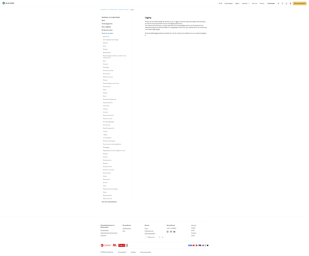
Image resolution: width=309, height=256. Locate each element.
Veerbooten (106, 179)
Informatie (106, 106)
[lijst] (282, 3)
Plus (124, 231)
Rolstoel (105, 154)
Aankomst (106, 36)
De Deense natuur (107, 30)
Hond (104, 96)
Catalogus (106, 67)
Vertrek (105, 182)
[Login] (286, 3)
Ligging (105, 134)
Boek (103, 20)
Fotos (104, 90)
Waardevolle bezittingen (110, 189)
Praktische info (149, 231)
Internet (105, 112)
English (193, 228)
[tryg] (122, 246)
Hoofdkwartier (127, 228)
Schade (105, 157)
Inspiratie (103, 235)
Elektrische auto (108, 77)
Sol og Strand (104, 9)
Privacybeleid (122, 252)
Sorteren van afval (108, 170)
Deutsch (193, 225)
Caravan (105, 64)
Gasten (105, 93)
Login (146, 228)
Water (105, 192)
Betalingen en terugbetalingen (111, 17)
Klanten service (107, 119)
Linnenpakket (107, 138)
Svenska (193, 233)
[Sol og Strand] (8, 3)
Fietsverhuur (107, 86)
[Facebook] (171, 232)
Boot (104, 61)
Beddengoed (107, 52)
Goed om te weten (124, 9)
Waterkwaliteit (107, 195)
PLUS (220, 3)
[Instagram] (167, 232)
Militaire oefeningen (109, 141)
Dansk (193, 235)
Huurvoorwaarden (145, 252)
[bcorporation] (127, 246)
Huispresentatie (108, 102)
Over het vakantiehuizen (109, 202)
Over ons (254, 3)
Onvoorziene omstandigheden (112, 144)
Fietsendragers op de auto (111, 83)
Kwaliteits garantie (108, 128)
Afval (104, 46)
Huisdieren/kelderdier (109, 99)
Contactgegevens (107, 24)
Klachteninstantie (108, 115)
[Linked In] (174, 232)
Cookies (133, 252)
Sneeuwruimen (107, 166)
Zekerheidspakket (150, 233)
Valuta (105, 176)
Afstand (105, 43)
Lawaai (105, 131)
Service (262, 3)
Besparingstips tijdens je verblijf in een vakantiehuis (114, 57)
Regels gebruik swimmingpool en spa (114, 150)
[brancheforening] (106, 246)
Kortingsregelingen (108, 122)
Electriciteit (106, 74)
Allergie (105, 49)
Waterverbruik (107, 199)
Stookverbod (107, 173)
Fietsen (105, 80)
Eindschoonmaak (108, 70)
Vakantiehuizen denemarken (109, 233)
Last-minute (271, 3)
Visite (104, 186)
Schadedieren (107, 160)
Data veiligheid (106, 27)
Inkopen (105, 109)
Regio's (237, 3)
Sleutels (105, 163)
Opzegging (106, 147)
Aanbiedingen (229, 3)
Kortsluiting (106, 125)
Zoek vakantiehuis (299, 3)
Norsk (193, 230)
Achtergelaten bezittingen (111, 40)
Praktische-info (113, 9)
